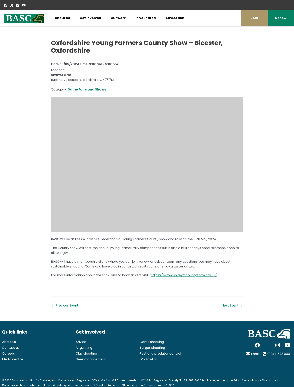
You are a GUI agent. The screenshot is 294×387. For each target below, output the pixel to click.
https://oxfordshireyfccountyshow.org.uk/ (184, 275)
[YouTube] (24, 5)
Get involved (90, 18)
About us (62, 18)
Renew (280, 18)
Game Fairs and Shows (86, 89)
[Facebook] (6, 5)
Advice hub (174, 18)
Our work (118, 18)
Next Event (232, 305)
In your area (145, 18)
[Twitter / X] (12, 5)
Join (254, 18)
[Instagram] (18, 5)
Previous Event (64, 305)
